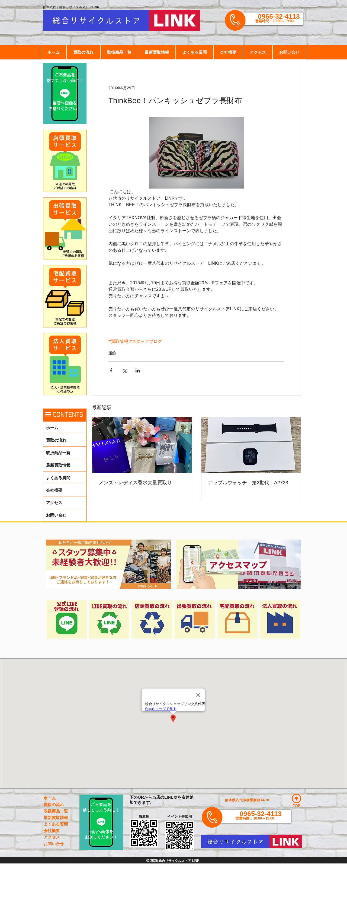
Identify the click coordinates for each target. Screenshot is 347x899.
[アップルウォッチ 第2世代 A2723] (251, 445)
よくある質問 (58, 477)
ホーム (52, 427)
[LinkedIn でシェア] (137, 370)
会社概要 (54, 490)
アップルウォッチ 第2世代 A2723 (248, 482)
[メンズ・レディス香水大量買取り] (142, 445)
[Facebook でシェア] (111, 370)
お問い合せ (56, 515)
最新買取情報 (58, 465)
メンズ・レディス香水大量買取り (135, 482)
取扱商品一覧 (58, 452)
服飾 (112, 353)
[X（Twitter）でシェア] (124, 370)
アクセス (54, 502)
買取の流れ (56, 440)
